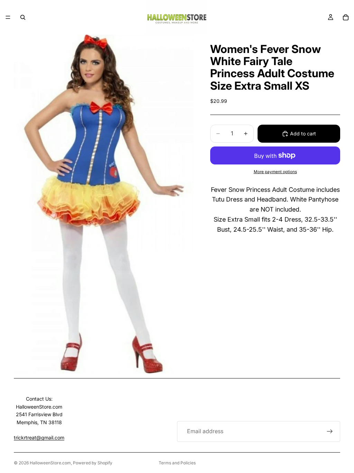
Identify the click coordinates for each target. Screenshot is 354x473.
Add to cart (303, 133)
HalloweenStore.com (50, 462)
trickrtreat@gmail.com (39, 437)
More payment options (275, 171)
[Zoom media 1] (104, 204)
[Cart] (345, 17)
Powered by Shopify (92, 462)
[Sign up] (330, 431)
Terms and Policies (177, 462)
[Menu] (8, 17)
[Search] (22, 17)
